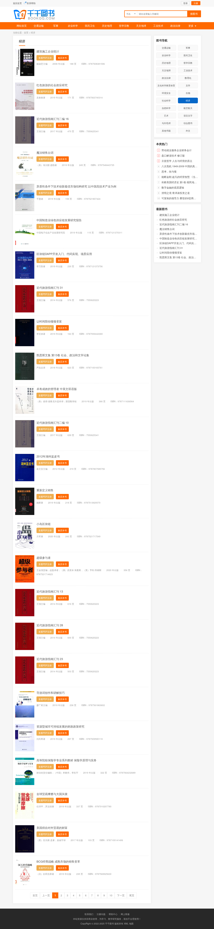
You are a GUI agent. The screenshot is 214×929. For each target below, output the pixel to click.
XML (126, 923)
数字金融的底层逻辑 (173, 187)
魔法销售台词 (45, 152)
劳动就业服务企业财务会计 (177, 150)
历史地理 (107, 25)
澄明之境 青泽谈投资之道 (176, 193)
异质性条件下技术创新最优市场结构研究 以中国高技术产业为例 (76, 186)
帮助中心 (113, 914)
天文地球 (141, 25)
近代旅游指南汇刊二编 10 (53, 422)
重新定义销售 (45, 490)
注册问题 (101, 914)
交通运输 (39, 25)
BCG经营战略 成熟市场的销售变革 (58, 861)
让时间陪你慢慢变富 (49, 321)
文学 (188, 85)
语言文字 (188, 115)
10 (111, 895)
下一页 (121, 895)
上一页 (46, 895)
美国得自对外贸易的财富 (52, 828)
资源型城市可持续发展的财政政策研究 (60, 726)
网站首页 (22, 25)
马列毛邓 (166, 123)
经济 (33, 32)
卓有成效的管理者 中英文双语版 (57, 389)
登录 (185, 3)
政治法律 (175, 25)
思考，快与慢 (169, 171)
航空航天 (188, 108)
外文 (188, 130)
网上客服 (125, 914)
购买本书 (62, 57)
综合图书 (188, 123)
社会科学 (166, 100)
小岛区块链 (44, 524)
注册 (196, 3)
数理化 (188, 77)
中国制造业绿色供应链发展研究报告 (59, 220)
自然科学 (166, 108)
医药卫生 (90, 25)
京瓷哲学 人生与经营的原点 (177, 161)
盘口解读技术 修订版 (173, 155)
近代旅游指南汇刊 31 (50, 287)
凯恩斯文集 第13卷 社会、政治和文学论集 (63, 355)
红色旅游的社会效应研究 (52, 85)
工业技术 (158, 25)
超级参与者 (44, 557)
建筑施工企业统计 (48, 51)
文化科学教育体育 (166, 85)
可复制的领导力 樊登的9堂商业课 (180, 198)
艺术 (166, 115)
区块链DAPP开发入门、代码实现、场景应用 (64, 254)
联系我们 (89, 914)
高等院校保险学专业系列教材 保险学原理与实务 (67, 760)
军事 (55, 25)
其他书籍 (166, 130)
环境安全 (166, 93)
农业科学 (73, 25)
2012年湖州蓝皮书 (48, 456)
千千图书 (36, 15)
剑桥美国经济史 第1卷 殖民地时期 (180, 182)
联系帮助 (31, 3)
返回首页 (17, 3)
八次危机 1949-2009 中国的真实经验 (182, 166)
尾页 (131, 895)
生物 (188, 93)
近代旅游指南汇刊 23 (50, 659)
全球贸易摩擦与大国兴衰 (52, 794)
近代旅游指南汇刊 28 (50, 625)
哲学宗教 (124, 25)
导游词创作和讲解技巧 (51, 693)
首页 (26, 32)
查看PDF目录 (45, 57)
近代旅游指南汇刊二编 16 (53, 119)
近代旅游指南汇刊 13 (50, 591)
